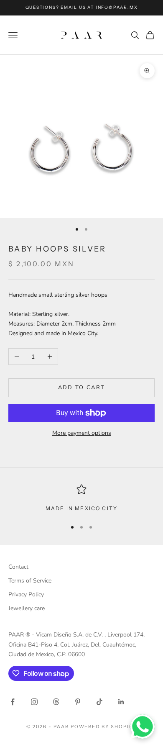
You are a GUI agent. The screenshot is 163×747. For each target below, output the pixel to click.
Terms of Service (29, 581)
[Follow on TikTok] (99, 702)
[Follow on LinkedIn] (121, 702)
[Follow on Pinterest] (78, 702)
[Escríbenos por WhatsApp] (142, 726)
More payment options (81, 433)
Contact (18, 567)
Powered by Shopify (104, 726)
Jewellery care (26, 608)
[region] (81, 498)
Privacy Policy (26, 594)
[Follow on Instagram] (34, 702)
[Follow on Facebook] (12, 702)
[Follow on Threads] (56, 702)
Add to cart (81, 387)
